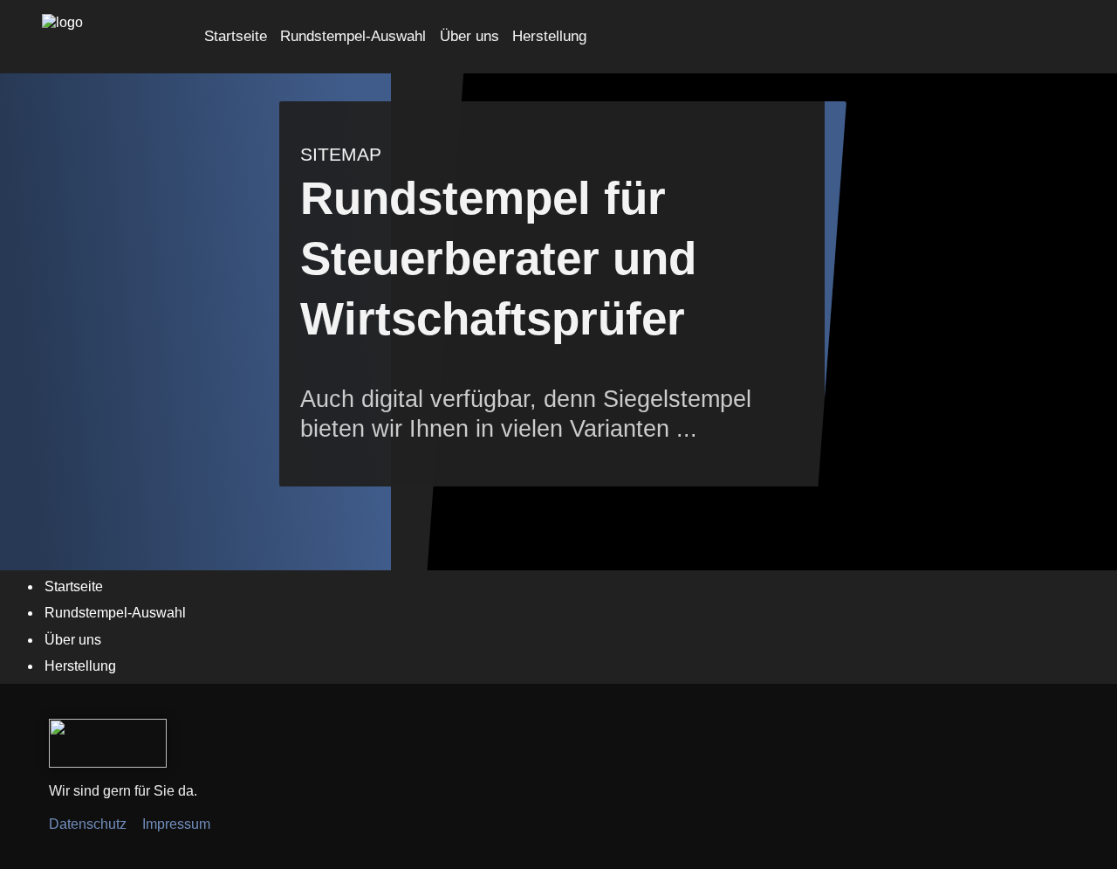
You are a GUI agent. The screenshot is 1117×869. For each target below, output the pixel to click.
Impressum (176, 824)
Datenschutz (88, 824)
